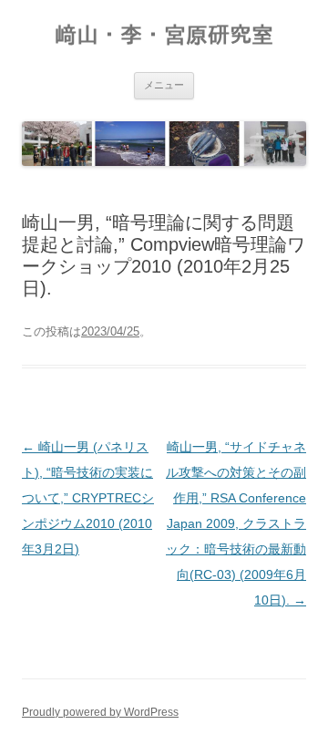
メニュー (164, 84)
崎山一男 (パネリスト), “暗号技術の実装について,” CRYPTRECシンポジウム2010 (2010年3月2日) (88, 498)
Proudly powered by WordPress (100, 712)
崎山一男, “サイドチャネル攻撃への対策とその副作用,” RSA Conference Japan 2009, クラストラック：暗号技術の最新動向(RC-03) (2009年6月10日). (236, 523)
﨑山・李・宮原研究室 (164, 35)
